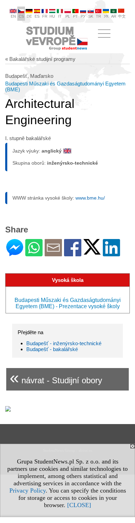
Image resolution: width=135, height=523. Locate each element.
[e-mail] (53, 253)
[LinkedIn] (111, 253)
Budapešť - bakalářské (52, 349)
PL (67, 16)
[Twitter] (92, 251)
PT (75, 16)
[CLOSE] (79, 505)
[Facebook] (72, 253)
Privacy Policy (27, 490)
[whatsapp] (34, 253)
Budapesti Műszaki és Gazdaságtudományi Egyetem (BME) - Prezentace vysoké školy (68, 303)
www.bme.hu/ (90, 198)
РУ (83, 16)
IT (60, 16)
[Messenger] (14, 253)
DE (29, 16)
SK (90, 16)
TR (98, 16)
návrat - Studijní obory (56, 377)
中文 (122, 16)
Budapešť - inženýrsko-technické (63, 343)
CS (21, 16)
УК (106, 16)
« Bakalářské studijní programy (40, 59)
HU (52, 16)
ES (37, 16)
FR (44, 16)
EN (13, 16)
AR (113, 16)
